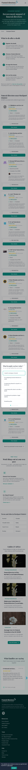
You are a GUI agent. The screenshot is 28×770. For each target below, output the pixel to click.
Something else (8, 401)
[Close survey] (24, 365)
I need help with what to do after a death (13, 390)
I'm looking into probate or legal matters (12, 396)
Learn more (10, 765)
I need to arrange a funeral (11, 373)
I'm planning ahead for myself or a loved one (12, 384)
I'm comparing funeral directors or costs (12, 378)
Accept (14, 768)
